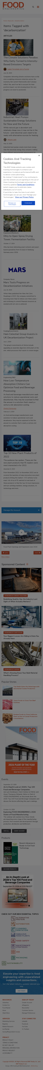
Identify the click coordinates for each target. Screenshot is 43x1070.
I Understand (28, 203)
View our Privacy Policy (24, 197)
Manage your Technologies (12, 203)
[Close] (39, 155)
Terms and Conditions (25, 185)
